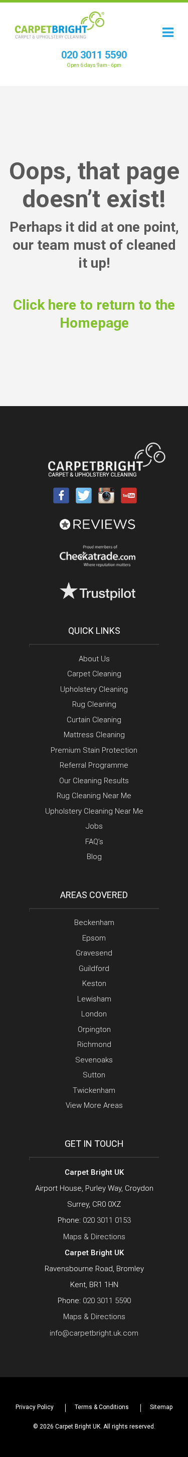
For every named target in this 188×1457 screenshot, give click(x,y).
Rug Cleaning (94, 704)
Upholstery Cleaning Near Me (94, 811)
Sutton (94, 1074)
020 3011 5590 (94, 55)
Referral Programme (94, 765)
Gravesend (94, 953)
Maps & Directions (94, 1236)
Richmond (94, 1044)
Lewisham (94, 998)
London (94, 1013)
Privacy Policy (35, 1407)
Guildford (94, 968)
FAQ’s (94, 841)
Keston (94, 983)
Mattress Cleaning (94, 734)
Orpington (94, 1029)
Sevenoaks (94, 1059)
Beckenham (94, 922)
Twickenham (94, 1090)
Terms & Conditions (102, 1407)
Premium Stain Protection (94, 750)
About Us (94, 658)
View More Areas (94, 1105)
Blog (94, 856)
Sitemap (161, 1407)
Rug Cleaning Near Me (94, 795)
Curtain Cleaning (94, 719)
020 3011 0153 (107, 1220)
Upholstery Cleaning (94, 689)
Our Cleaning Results (94, 780)
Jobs (94, 826)
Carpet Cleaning (94, 673)
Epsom (94, 938)
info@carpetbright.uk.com (94, 1333)
